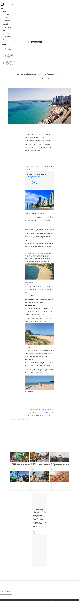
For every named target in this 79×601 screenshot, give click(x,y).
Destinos (5, 11)
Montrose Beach (33, 184)
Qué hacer (5, 24)
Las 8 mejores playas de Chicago (34, 176)
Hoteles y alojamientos (6, 31)
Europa (6, 18)
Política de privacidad (30, 584)
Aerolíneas (5, 37)
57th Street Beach (33, 181)
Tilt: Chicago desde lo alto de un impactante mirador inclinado (39, 409)
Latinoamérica (8, 20)
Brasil (33, 531)
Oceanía (7, 23)
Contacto (50, 584)
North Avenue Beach (34, 178)
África (6, 13)
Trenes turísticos (7, 36)
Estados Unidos (8, 21)
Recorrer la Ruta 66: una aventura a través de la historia (38, 415)
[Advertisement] (39, 84)
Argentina (7, 14)
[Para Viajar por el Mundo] (35, 42)
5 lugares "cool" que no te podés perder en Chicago (37, 410)
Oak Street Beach (33, 177)
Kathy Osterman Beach (34, 183)
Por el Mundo (20, 71)
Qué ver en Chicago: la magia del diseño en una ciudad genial (39, 407)
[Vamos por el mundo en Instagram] (4, 44)
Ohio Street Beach (33, 186)
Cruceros (5, 34)
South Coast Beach (33, 182)
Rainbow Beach (33, 180)
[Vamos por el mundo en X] (5, 44)
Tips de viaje (6, 33)
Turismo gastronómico (7, 27)
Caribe (6, 17)
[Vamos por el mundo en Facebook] (2, 44)
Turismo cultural (8, 29)
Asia (6, 15)
